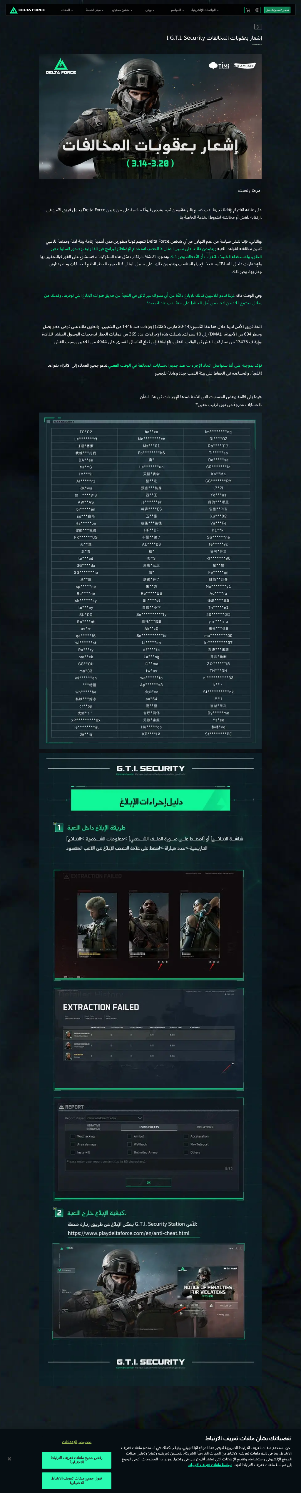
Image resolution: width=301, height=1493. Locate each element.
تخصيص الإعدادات (76, 1442)
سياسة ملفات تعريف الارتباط (210, 1465)
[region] (150, 1461)
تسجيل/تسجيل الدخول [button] (277, 10)
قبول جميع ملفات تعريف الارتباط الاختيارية (76, 1480)
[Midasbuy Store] (248, 10)
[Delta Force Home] (27, 10)
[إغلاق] (9, 1458)
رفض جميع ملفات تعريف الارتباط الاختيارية (77, 1460)
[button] (65, 10)
